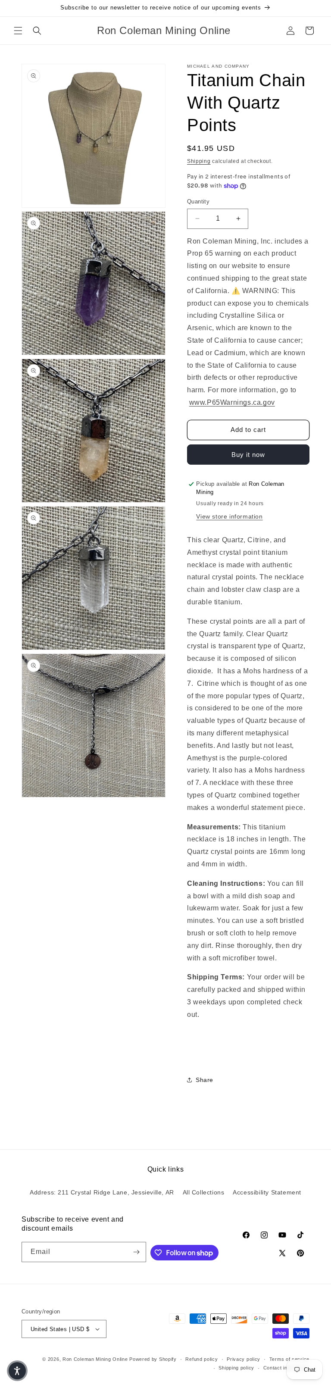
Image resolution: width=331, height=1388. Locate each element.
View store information (229, 516)
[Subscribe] (136, 1252)
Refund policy (201, 1359)
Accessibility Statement (267, 1192)
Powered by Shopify (153, 1359)
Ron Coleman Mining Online (95, 1359)
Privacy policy (243, 1359)
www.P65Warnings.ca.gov (232, 402)
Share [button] (204, 1079)
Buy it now (248, 454)
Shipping (199, 161)
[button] (18, 30)
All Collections (204, 1192)
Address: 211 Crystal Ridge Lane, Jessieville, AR (102, 1192)
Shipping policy (236, 1367)
